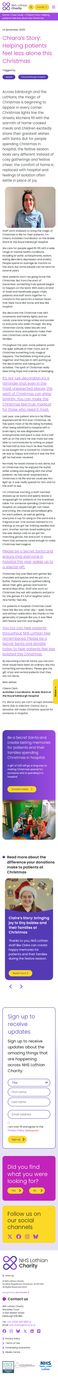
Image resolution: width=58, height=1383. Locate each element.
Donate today (19, 789)
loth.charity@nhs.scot (21, 1325)
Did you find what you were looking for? (27, 1174)
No (34, 1190)
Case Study (17, 14)
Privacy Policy (16, 1130)
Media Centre (13, 1352)
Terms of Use (13, 1343)
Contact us (18, 1299)
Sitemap (10, 1275)
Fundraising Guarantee (18, 1347)
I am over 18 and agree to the (25, 1128)
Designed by (14, 1292)
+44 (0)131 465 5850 (18, 1321)
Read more (20, 973)
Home (5, 14)
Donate (41, 7)
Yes (13, 1190)
